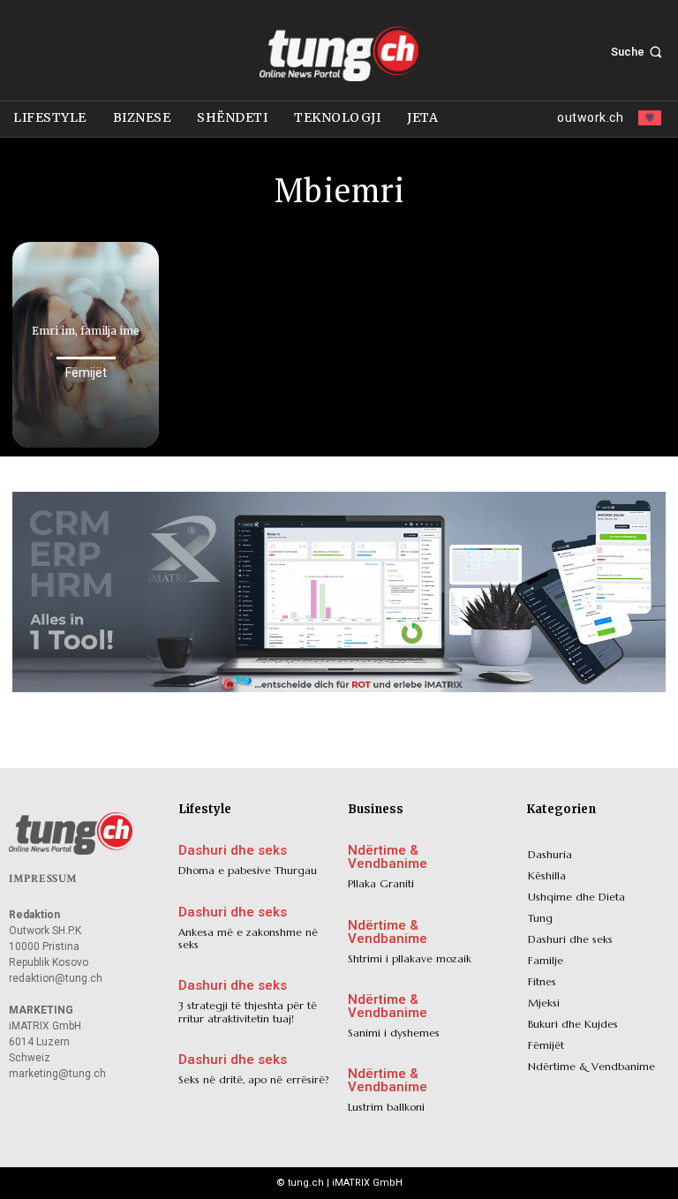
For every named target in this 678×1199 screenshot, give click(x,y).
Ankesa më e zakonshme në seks (248, 938)
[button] (638, 51)
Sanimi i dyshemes (394, 1032)
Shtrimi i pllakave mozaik (409, 958)
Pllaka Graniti (381, 883)
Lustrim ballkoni (386, 1106)
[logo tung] (339, 53)
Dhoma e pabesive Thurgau (247, 870)
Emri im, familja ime (85, 330)
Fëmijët (86, 373)
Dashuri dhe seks (232, 850)
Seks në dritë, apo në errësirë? (253, 1079)
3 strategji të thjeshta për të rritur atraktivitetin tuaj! (247, 1011)
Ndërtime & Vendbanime (387, 857)
